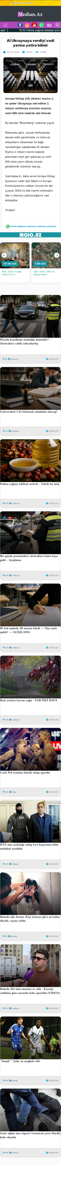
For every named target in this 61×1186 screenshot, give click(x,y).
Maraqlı (15, 1081)
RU (49, 25)
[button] (4, 255)
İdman (14, 792)
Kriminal (15, 864)
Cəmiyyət (14, 359)
